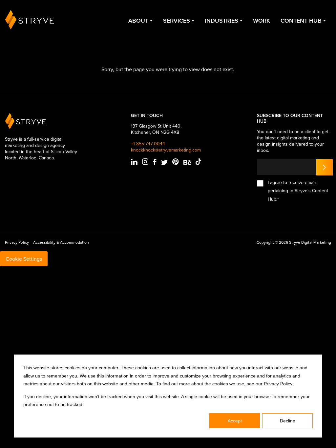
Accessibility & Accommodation (61, 242)
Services (176, 20)
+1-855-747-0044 (148, 144)
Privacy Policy (17, 242)
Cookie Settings (24, 258)
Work (261, 20)
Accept (235, 420)
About (138, 20)
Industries (221, 20)
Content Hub (301, 20)
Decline (287, 420)
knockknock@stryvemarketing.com (166, 150)
